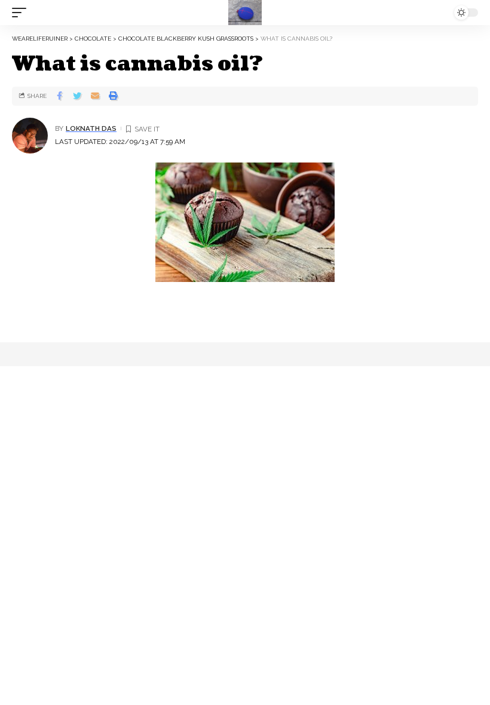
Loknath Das (91, 128)
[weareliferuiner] (245, 12)
